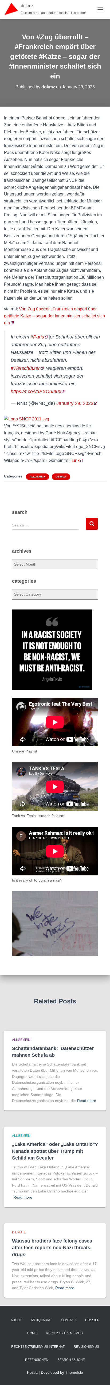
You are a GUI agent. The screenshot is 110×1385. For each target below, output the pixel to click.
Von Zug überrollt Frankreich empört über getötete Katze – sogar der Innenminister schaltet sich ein (54, 316)
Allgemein (37, 476)
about (16, 1320)
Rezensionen (36, 1360)
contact (68, 1320)
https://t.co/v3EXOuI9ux (36, 391)
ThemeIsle (74, 1372)
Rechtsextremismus (64, 1333)
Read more (86, 1100)
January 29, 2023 (74, 403)
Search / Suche (71, 1360)
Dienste (19, 1232)
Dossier (92, 1320)
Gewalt (61, 476)
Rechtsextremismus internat (38, 1347)
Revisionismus (86, 1347)
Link (76, 460)
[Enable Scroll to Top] (99, 1374)
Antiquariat (41, 1320)
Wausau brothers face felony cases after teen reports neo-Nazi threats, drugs (52, 1247)
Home (32, 1333)
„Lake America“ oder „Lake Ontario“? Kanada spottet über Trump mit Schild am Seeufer (55, 1151)
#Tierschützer (25, 368)
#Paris (37, 337)
